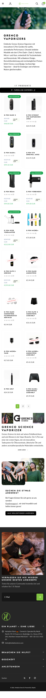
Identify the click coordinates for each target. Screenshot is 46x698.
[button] (3, 3)
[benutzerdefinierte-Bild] (6, 620)
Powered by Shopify (30, 687)
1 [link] (17, 406)
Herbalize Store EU (20, 687)
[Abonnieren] (39, 597)
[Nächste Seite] (28, 406)
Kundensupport (11, 503)
